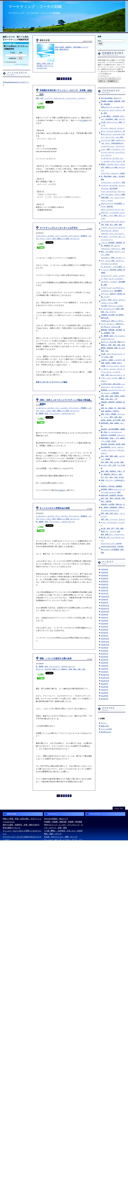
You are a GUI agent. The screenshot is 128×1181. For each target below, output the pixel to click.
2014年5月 (104, 660)
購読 (13, 53)
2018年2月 (104, 587)
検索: (99, 41)
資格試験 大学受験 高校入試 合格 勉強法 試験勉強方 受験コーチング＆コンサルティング (113, 507)
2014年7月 (104, 654)
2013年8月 (104, 687)
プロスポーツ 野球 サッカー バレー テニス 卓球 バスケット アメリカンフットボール (113, 261)
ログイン (104, 723)
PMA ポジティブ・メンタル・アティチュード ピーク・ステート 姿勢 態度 (113, 110)
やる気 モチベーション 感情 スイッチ (60, 837)
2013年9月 (104, 684)
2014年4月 (104, 663)
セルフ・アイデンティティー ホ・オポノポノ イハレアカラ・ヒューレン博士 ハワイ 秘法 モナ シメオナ (63, 906)
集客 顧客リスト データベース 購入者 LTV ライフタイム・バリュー (113, 537)
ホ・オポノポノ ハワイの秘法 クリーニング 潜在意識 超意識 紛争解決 (113, 270)
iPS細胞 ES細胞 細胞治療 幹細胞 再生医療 (63, 822)
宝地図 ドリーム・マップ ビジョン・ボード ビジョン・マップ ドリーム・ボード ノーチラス (113, 369)
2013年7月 (104, 690)
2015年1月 (104, 636)
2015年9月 (104, 614)
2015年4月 (104, 626)
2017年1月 (104, 593)
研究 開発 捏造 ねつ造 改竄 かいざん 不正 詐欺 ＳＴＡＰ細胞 (113, 465)
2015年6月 (104, 620)
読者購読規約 (12, 58)
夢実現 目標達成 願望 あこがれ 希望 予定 (63, 1014)
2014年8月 (104, 651)
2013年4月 (104, 699)
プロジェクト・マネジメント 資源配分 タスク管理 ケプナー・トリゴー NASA (113, 252)
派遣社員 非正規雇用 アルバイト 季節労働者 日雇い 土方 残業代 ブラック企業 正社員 (113, 438)
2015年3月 (104, 629)
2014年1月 (104, 672)
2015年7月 (104, 617)
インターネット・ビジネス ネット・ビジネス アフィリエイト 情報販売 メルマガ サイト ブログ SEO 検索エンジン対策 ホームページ (113, 164)
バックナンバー (11, 62)
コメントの (106, 729)
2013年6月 (104, 693)
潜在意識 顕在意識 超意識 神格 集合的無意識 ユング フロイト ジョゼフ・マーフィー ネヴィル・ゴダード (63, 1098)
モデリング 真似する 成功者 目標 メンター (63, 969)
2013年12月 (105, 675)
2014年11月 (105, 642)
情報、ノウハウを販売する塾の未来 (56, 658)
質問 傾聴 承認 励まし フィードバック (61, 1150)
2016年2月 (104, 602)
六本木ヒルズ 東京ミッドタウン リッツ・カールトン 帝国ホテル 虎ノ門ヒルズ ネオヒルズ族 (113, 324)
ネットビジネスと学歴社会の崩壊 (55, 508)
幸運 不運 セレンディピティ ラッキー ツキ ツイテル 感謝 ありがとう (113, 378)
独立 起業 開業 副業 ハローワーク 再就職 (63, 1105)
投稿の (105, 726)
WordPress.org (106, 732)
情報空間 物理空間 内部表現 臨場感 (60, 1062)
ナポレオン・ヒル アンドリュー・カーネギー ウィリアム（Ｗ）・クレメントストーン (113, 236)
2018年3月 (104, 584)
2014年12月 (105, 639)
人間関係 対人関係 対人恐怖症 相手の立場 (62, 984)
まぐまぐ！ (25, 64)
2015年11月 (105, 608)
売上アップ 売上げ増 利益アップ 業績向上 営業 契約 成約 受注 (60, 669)
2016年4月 (104, 599)
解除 (20, 53)
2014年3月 (104, 666)
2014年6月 (104, 657)
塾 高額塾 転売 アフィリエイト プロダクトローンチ (55, 413)
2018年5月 (104, 578)
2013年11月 (105, 678)
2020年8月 (104, 569)
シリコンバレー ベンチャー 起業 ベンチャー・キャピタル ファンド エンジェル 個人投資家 (113, 185)
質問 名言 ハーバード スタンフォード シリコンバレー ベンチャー (113, 522)
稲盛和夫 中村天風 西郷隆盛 (111, 486)
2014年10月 (105, 645)
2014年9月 (104, 648)
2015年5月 (104, 623)
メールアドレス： (104, 76)
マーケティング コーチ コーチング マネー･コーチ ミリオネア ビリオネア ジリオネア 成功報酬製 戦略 (63, 957)
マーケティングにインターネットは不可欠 (59, 228)
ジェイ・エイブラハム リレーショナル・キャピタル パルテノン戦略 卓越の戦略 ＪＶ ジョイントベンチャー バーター (63, 891)
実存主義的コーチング (80, 47)
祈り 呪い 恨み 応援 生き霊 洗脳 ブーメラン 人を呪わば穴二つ (113, 480)
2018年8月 (104, 572)
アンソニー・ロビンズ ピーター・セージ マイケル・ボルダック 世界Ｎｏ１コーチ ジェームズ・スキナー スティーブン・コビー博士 (63, 843)
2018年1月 (104, 590)
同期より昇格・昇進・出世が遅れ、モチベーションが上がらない (45, 66)
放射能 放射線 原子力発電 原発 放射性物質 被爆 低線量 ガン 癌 (113, 423)
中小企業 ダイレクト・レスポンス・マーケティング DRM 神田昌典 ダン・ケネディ (112, 309)
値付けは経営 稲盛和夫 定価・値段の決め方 (21, 825)
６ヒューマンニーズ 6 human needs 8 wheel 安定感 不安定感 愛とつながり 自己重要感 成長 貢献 (63, 1174)
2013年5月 (104, 696)
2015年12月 (105, 605)
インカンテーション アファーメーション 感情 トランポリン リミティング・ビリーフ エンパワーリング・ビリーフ (64, 858)
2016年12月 (105, 596)
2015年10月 (105, 611)
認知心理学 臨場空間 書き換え (112, 495)
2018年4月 (104, 581)
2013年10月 (105, 681)
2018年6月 (104, 575)
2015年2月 (104, 633)
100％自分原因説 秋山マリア (111, 98)
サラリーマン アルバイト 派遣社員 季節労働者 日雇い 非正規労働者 (113, 176)
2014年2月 (104, 669)
